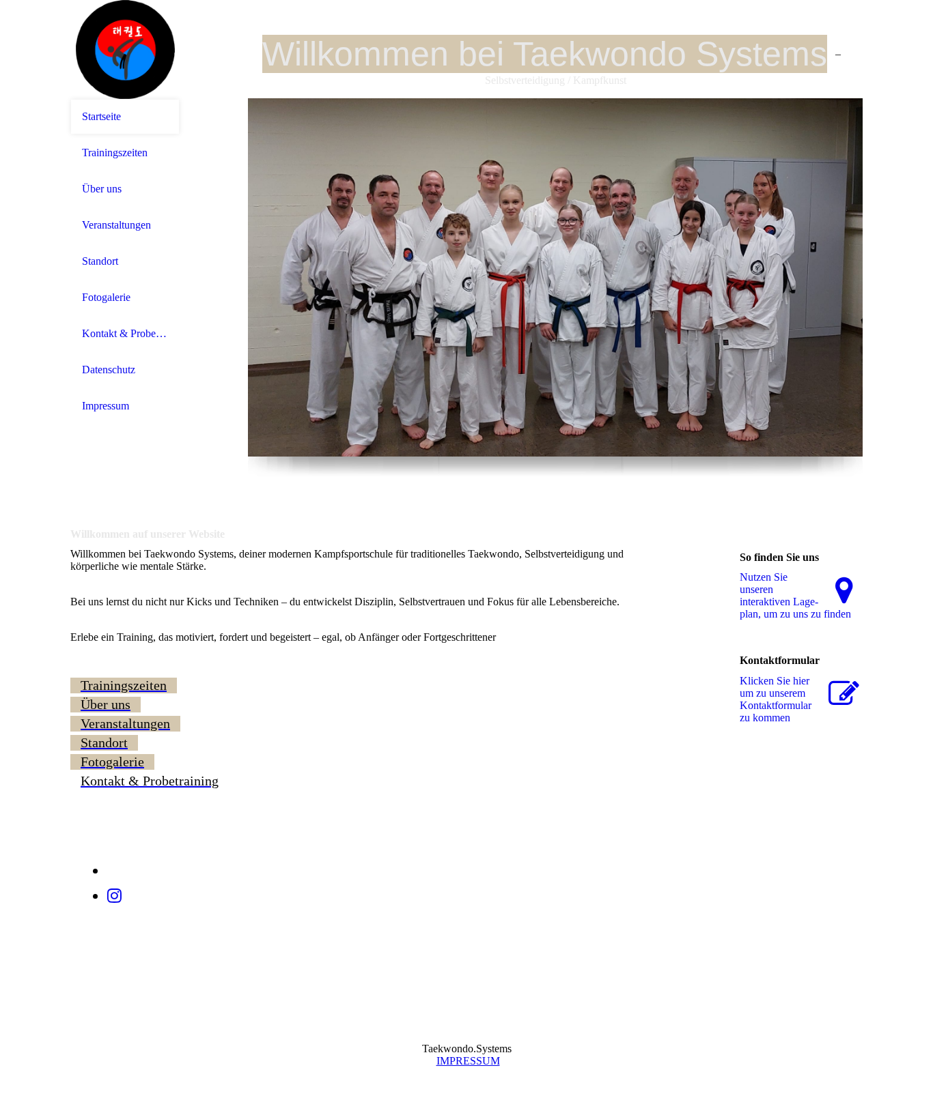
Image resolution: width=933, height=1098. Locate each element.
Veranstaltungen (116, 225)
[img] (125, 49)
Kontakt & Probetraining (125, 333)
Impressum (105, 405)
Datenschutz (108, 369)
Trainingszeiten (115, 152)
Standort (100, 261)
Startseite (101, 116)
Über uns (102, 188)
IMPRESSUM (468, 1061)
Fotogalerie (106, 297)
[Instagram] (114, 896)
